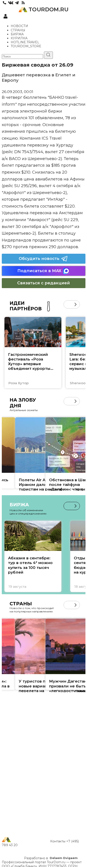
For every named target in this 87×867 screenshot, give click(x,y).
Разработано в (51, 858)
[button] (67, 304)
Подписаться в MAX (39, 270)
